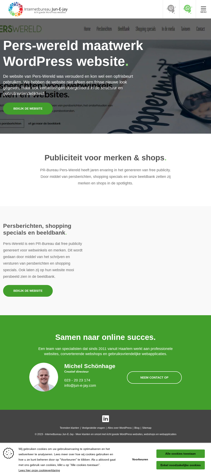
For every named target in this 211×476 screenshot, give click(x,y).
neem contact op (154, 377)
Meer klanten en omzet (88, 434)
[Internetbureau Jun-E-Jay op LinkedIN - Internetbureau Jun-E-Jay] (105, 418)
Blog (136, 427)
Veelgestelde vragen (93, 427)
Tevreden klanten (69, 427)
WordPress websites (131, 434)
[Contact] (171, 9)
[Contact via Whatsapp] (187, 9)
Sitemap (146, 427)
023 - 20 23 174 (77, 380)
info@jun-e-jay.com (80, 385)
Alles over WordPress (120, 427)
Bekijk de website (27, 108)
